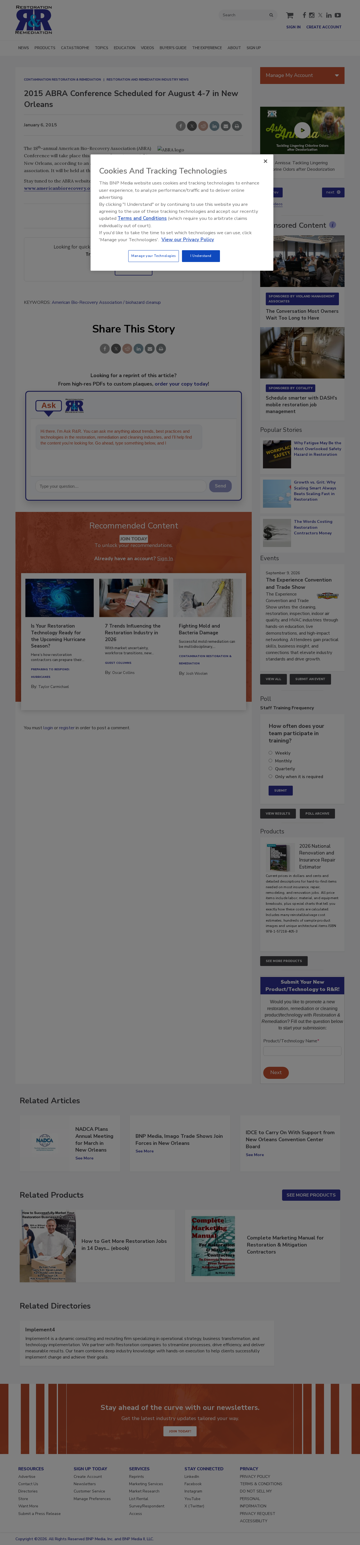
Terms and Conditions (142, 218)
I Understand (201, 256)
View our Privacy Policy (187, 239)
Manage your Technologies (153, 256)
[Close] (265, 161)
